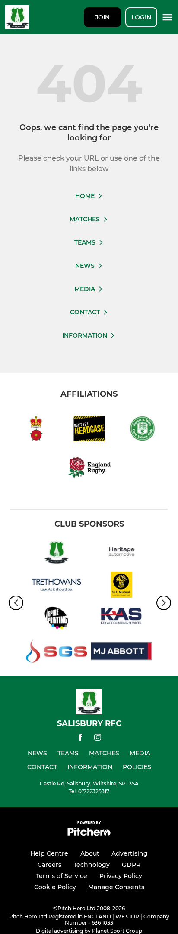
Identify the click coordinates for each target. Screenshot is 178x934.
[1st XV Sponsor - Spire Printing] (56, 619)
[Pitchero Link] (89, 834)
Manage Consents (116, 887)
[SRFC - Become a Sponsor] (56, 553)
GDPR (131, 865)
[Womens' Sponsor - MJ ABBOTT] (121, 652)
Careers (49, 865)
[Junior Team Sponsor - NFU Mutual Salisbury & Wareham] (121, 586)
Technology (91, 865)
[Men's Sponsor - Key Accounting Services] (121, 619)
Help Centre (49, 853)
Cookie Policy (55, 887)
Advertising (129, 853)
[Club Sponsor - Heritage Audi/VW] (121, 553)
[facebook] (80, 739)
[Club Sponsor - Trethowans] (56, 586)
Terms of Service (61, 876)
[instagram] (97, 739)
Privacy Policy (120, 876)
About (89, 853)
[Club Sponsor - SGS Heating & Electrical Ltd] (56, 652)
